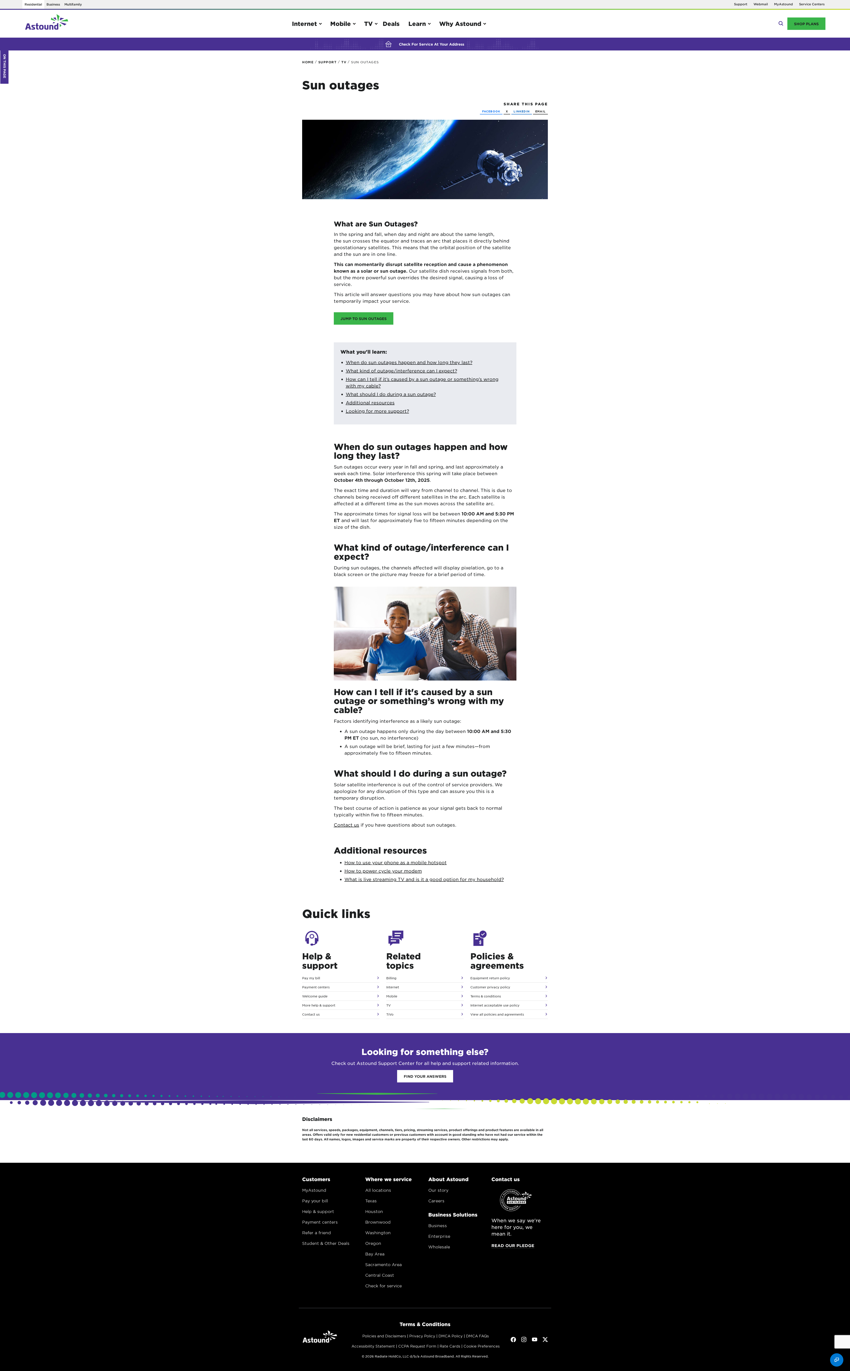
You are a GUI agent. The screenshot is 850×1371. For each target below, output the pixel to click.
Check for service (383, 1285)
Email (540, 111)
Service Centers (812, 4)
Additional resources (370, 402)
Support (740, 4)
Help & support (318, 1211)
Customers (316, 1179)
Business (53, 4)
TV (388, 1005)
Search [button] (780, 23)
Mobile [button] (340, 23)
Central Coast (379, 1275)
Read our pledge (512, 1245)
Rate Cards (450, 1346)
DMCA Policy (451, 1336)
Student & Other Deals (326, 1243)
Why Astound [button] (460, 23)
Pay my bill (311, 978)
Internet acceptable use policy (495, 1005)
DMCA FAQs (477, 1336)
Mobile (391, 996)
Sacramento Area (383, 1264)
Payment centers (316, 987)
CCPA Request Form (417, 1346)
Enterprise (439, 1236)
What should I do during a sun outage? (391, 394)
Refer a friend (316, 1232)
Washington (378, 1232)
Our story (438, 1190)
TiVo (390, 1014)
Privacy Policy (422, 1336)
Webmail (760, 4)
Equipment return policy (490, 978)
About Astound (448, 1179)
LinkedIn (522, 111)
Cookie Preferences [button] (482, 1346)
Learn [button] (417, 23)
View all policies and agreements (497, 1014)
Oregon (373, 1243)
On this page (4, 66)
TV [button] (368, 23)
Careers (436, 1200)
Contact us (346, 824)
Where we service (388, 1179)
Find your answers (425, 1076)
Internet (392, 987)
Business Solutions (452, 1214)
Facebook (491, 111)
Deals (391, 23)
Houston (374, 1211)
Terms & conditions (485, 996)
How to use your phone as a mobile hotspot (395, 862)
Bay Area (374, 1253)
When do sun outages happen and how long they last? (409, 362)
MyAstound (783, 4)
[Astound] (47, 23)
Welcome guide (315, 996)
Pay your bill (315, 1200)
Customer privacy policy (490, 987)
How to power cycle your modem (383, 871)
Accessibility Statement (373, 1346)
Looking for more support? (377, 411)
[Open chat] (836, 1360)
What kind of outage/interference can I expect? (401, 370)
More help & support (318, 1005)
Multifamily (73, 4)
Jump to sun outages (363, 318)
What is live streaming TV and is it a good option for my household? (424, 879)
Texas (371, 1200)
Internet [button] (304, 23)
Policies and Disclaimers (384, 1336)
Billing (391, 978)
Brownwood (378, 1222)
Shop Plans (806, 23)
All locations (378, 1190)
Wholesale (439, 1246)
